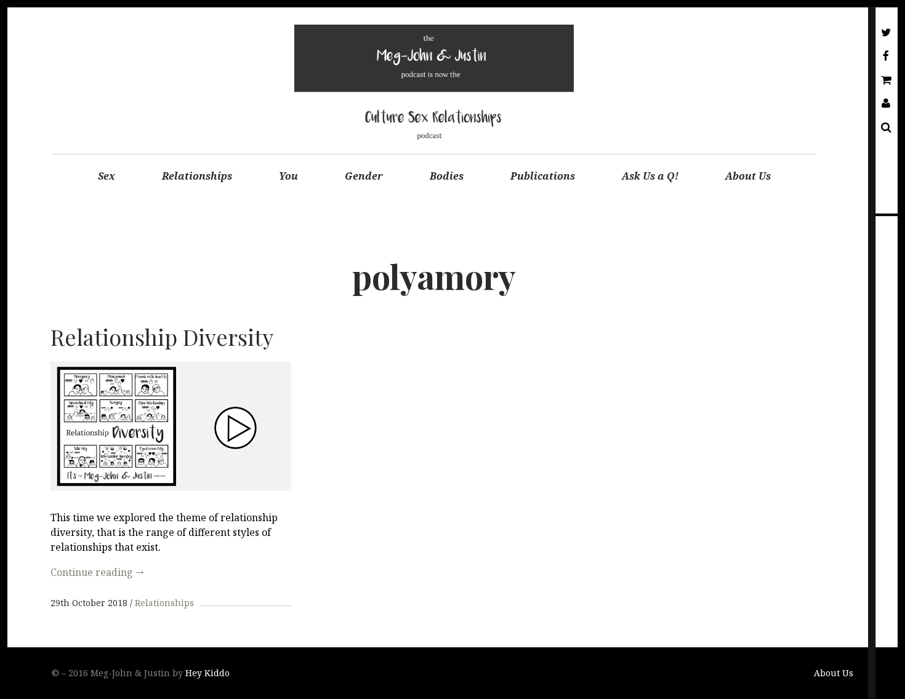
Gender (364, 176)
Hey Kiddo (207, 673)
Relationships (197, 176)
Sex (106, 176)
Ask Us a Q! (650, 176)
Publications (542, 176)
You (288, 176)
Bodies (447, 176)
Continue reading (96, 572)
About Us (748, 176)
